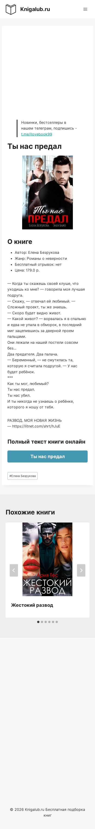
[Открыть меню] (85, 9)
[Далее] (81, 570)
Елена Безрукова (22, 476)
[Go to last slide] (14, 570)
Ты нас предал (47, 456)
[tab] (38, 622)
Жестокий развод (32, 605)
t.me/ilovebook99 (36, 134)
